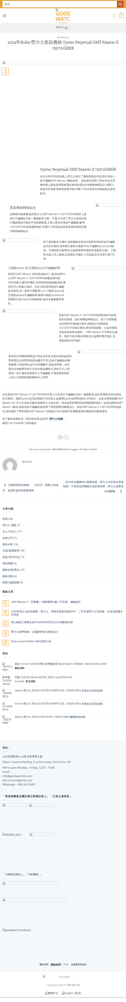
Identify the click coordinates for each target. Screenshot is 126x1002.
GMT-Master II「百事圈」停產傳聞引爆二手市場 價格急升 (46, 602)
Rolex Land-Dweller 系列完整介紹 (31, 641)
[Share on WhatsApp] (60, 437)
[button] (4, 16)
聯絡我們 (56, 964)
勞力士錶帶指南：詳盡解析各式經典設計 (34, 631)
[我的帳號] (113, 15)
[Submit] (120, 4)
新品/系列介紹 (63, 37)
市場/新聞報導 (10, 550)
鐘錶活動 (7, 576)
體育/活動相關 (10, 582)
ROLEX (93, 449)
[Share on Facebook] (66, 437)
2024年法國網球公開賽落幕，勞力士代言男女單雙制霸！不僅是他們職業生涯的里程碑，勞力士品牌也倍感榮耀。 (93, 486)
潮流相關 (7, 563)
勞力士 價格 (9, 525)
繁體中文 (60, 27)
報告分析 (7, 544)
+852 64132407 (26, 784)
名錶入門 (7, 538)
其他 (5, 519)
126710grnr (83, 449)
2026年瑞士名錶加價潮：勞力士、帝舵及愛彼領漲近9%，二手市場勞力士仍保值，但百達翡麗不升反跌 (67, 613)
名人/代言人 (9, 531)
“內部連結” (30, 423)
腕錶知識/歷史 (10, 570)
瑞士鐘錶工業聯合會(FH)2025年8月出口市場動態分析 (42, 622)
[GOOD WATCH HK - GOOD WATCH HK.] (63, 15)
